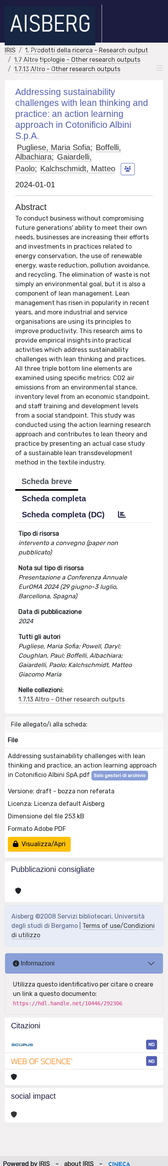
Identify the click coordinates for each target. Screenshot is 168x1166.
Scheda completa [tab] (54, 498)
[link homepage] (53, 26)
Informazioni (37, 963)
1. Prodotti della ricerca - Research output (86, 50)
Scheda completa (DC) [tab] (63, 514)
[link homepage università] (32, 68)
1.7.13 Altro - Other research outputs (67, 69)
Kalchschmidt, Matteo (77, 168)
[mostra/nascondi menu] (159, 68)
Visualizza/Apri (42, 844)
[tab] (121, 514)
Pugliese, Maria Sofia (53, 147)
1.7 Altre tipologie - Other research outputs (77, 59)
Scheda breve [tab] (46, 481)
